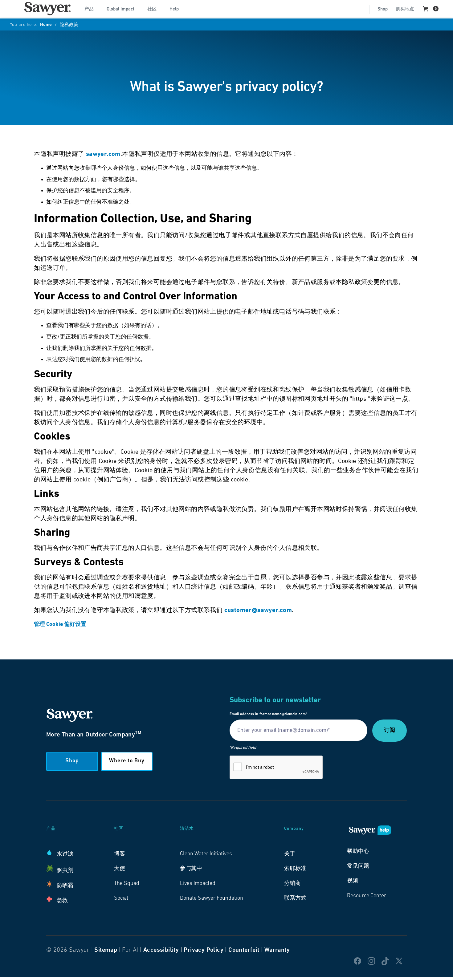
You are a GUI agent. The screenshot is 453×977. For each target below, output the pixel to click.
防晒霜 (65, 886)
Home (46, 25)
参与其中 (191, 869)
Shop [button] (72, 761)
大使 (119, 869)
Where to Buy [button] (127, 761)
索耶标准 (295, 869)
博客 (119, 854)
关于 (289, 854)
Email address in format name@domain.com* (268, 714)
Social (121, 898)
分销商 (292, 883)
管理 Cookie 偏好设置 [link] (60, 624)
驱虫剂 (65, 871)
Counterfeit (243, 950)
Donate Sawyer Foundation (211, 898)
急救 (62, 901)
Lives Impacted (197, 883)
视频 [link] (352, 881)
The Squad (126, 883)
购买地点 (405, 9)
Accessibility (161, 950)
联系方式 (295, 898)
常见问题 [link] (358, 866)
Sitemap (105, 950)
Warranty (277, 950)
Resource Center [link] (366, 896)
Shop (382, 9)
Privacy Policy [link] (203, 950)
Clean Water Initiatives (206, 854)
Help (174, 9)
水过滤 (65, 854)
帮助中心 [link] (358, 851)
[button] (91, 8)
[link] (47, 8)
